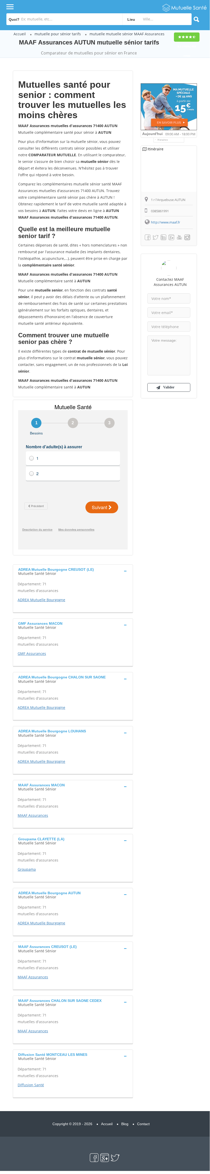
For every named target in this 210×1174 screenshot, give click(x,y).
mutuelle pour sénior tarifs (58, 33)
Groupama (27, 869)
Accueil (20, 33)
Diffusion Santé (31, 1084)
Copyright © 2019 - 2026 (72, 1124)
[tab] (73, 571)
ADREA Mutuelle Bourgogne (41, 599)
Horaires (163, 140)
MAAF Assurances (33, 815)
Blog (124, 1124)
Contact (143, 1124)
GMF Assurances (32, 653)
